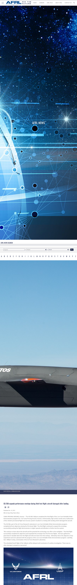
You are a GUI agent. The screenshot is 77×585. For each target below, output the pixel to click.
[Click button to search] (71, 250)
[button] (2, 3)
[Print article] (5, 507)
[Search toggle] (74, 3)
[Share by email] (8, 507)
